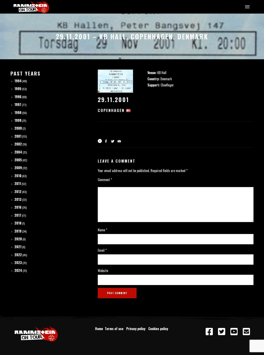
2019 (17, 231)
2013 (17, 199)
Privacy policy (136, 328)
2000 (18, 128)
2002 (18, 144)
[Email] (246, 332)
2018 (17, 223)
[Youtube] (234, 332)
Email (102, 250)
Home (99, 328)
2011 (17, 183)
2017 (17, 215)
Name (102, 229)
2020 (18, 238)
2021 (17, 246)
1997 (17, 104)
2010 (17, 175)
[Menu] (246, 6)
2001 (17, 136)
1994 (18, 80)
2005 (18, 159)
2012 (17, 191)
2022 (18, 254)
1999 (17, 120)
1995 (17, 88)
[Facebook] (209, 332)
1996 (17, 96)
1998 (17, 112)
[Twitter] (221, 332)
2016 (17, 207)
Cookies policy (158, 328)
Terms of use (115, 328)
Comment (105, 179)
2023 (18, 262)
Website (103, 270)
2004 (18, 152)
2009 (18, 167)
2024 (18, 270)
